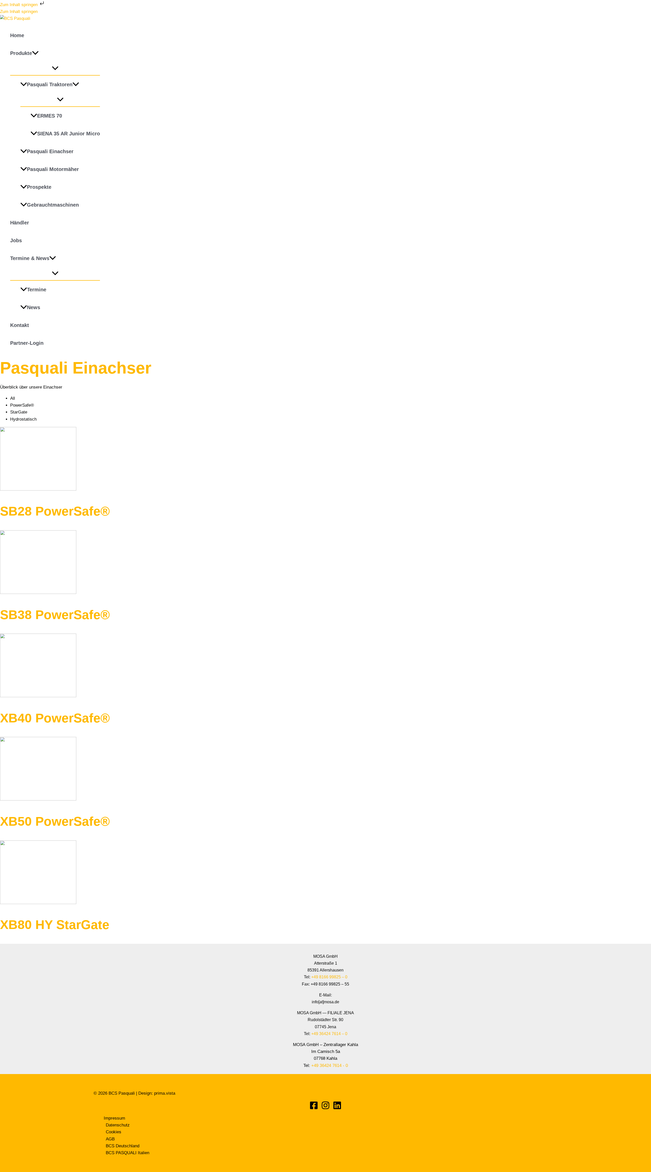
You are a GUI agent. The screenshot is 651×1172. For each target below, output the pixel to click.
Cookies (113, 1132)
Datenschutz (118, 1125)
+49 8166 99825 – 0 (329, 977)
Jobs (16, 240)
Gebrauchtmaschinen (53, 205)
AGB (110, 1139)
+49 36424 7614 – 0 (329, 1034)
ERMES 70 (49, 116)
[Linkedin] (337, 1108)
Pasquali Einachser (50, 151)
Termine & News (29, 258)
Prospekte (39, 187)
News (33, 307)
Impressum (114, 1118)
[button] (35, 53)
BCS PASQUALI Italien (127, 1152)
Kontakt (19, 325)
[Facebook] (313, 1108)
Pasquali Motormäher (53, 169)
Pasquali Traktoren (49, 84)
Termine (36, 289)
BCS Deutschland (122, 1146)
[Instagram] (325, 1108)
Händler (19, 222)
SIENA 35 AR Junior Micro (68, 133)
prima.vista (164, 1093)
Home (17, 35)
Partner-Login (26, 343)
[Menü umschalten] (55, 68)
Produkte (21, 53)
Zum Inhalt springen (19, 4)
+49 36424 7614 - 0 (329, 1065)
